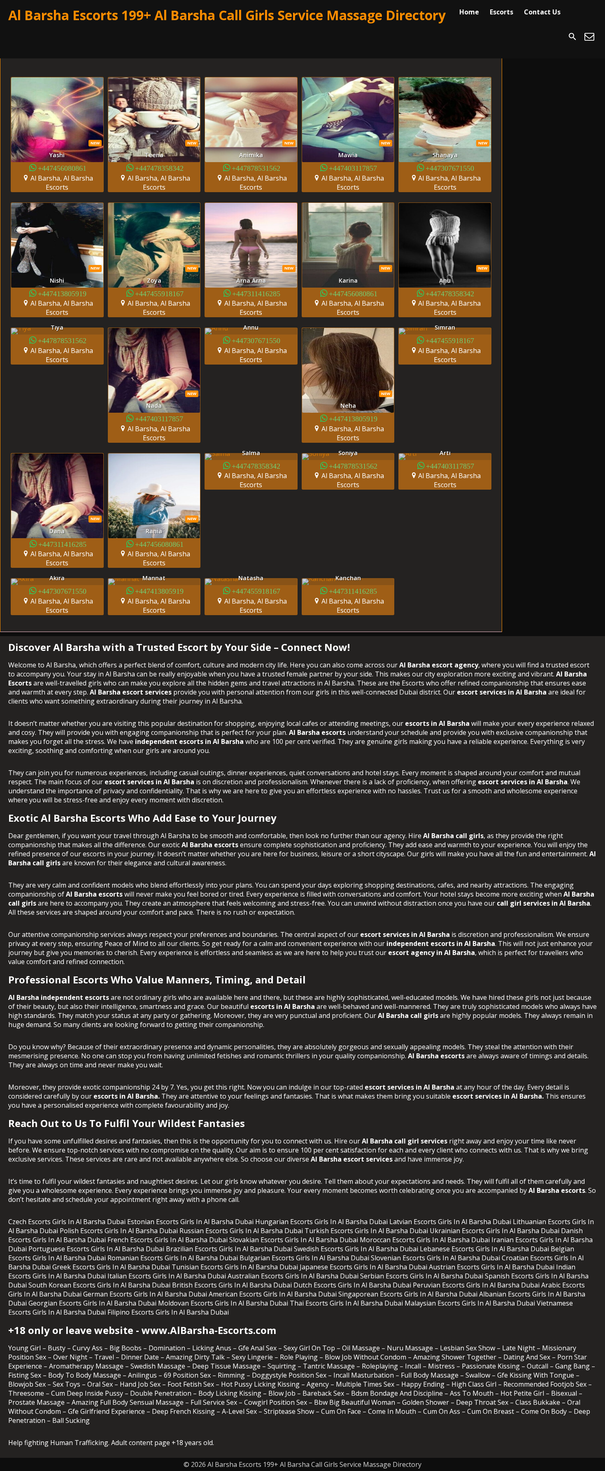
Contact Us (542, 11)
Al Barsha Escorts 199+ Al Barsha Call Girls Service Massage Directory (227, 15)
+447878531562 (256, 167)
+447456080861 (62, 167)
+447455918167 (159, 293)
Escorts (501, 11)
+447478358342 (159, 167)
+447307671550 (450, 167)
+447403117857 (353, 167)
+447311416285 (256, 293)
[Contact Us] (589, 36)
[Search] (572, 36)
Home (469, 11)
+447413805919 (62, 293)
